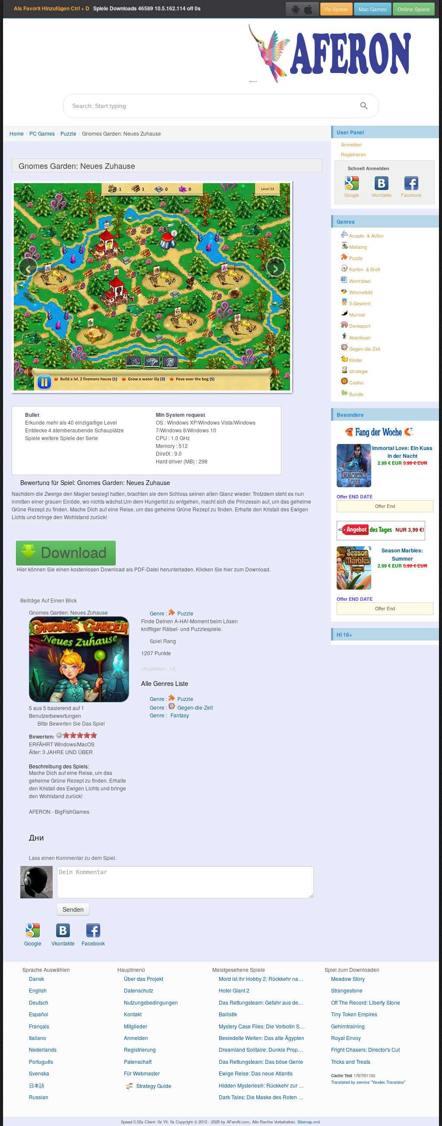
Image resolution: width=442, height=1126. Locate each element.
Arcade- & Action (366, 235)
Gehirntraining (348, 1026)
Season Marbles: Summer (402, 554)
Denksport (359, 326)
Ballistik (228, 1014)
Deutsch (38, 1002)
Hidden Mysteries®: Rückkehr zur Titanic (265, 1085)
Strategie (358, 371)
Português (41, 1061)
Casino (355, 382)
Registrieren (353, 154)
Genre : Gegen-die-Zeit (181, 707)
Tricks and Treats (350, 1061)
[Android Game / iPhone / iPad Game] (302, 9)
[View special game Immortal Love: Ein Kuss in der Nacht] (354, 466)
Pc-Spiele (336, 9)
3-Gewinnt (359, 303)
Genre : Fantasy (169, 715)
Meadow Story (348, 978)
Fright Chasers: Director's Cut (365, 1049)
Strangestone (347, 990)
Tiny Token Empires (354, 1014)
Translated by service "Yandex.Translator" (368, 1082)
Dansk (36, 978)
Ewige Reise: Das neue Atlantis (256, 1073)
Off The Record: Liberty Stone (365, 1002)
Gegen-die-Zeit (364, 349)
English (38, 990)
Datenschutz (138, 990)
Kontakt (133, 1014)
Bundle (355, 394)
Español (38, 1014)
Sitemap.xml (308, 1122)
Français (39, 1026)
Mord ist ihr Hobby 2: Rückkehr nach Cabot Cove (265, 978)
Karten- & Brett (364, 269)
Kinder (355, 360)
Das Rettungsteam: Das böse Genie (261, 1061)
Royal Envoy (346, 1037)
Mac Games (373, 9)
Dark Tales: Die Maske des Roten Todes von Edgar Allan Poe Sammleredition (265, 1097)
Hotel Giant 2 (234, 990)
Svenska (39, 1073)
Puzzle (68, 133)
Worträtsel (359, 281)
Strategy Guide (153, 1085)
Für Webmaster (142, 1073)
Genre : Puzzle (171, 613)
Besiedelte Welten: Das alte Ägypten (261, 1037)
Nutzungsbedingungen (151, 1002)
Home (16, 133)
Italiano (37, 1037)
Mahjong (357, 247)
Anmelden (351, 144)
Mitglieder (135, 1026)
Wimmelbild (360, 292)
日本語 (36, 1085)
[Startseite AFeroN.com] (331, 54)
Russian (38, 1097)
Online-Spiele (414, 9)
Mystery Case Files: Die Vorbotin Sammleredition (265, 1026)
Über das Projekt (143, 978)
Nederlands (43, 1049)
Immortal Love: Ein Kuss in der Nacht (402, 452)
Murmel (356, 314)
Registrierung (140, 1049)
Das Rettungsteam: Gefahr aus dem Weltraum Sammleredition (265, 1002)
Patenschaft (138, 1061)
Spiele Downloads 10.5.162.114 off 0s (107, 8)
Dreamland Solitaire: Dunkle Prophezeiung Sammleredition (265, 1049)
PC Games (42, 133)
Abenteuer (359, 337)
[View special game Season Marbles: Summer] (354, 568)
